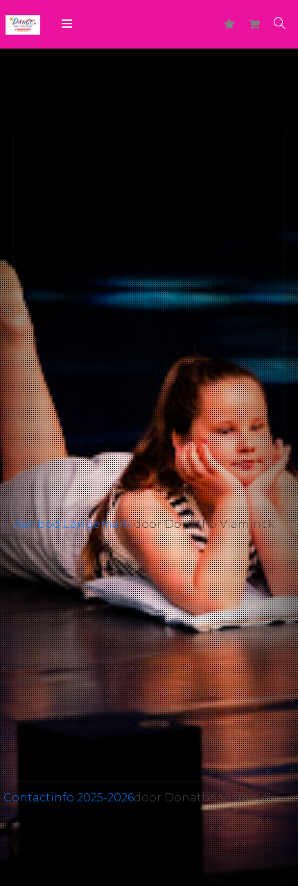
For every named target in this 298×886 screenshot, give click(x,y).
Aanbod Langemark (72, 524)
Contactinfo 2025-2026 (68, 797)
